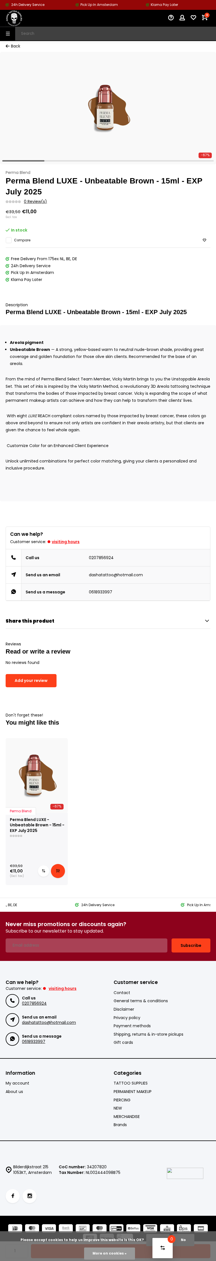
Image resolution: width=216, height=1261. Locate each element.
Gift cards (123, 1042)
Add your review (31, 680)
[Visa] (49, 1229)
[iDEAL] (15, 1229)
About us (14, 1091)
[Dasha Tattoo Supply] (22, 18)
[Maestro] (100, 1229)
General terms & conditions (141, 1001)
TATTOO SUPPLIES (131, 1083)
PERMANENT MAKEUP (133, 1091)
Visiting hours (66, 542)
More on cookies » (110, 1253)
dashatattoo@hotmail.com (116, 575)
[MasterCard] (32, 1229)
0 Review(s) (35, 201)
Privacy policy (127, 1017)
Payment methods (132, 1026)
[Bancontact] (83, 1229)
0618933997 (100, 592)
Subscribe (191, 945)
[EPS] (184, 1229)
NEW (118, 1108)
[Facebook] (13, 1196)
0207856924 (101, 558)
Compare (22, 240)
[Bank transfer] (66, 1229)
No (183, 1240)
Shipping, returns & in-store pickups (148, 1034)
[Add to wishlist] (204, 240)
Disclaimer (124, 1009)
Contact (122, 992)
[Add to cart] (58, 871)
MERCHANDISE (127, 1116)
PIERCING (122, 1100)
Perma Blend (18, 172)
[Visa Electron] (150, 1229)
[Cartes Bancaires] (201, 1229)
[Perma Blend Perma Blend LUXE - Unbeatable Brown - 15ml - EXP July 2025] (37, 775)
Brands (120, 1125)
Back (15, 46)
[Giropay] (116, 1229)
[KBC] (167, 1229)
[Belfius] (133, 1229)
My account (17, 1083)
